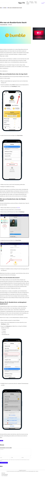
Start (1, 7)
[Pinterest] (5, 46)
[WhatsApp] (7, 46)
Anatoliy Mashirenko (3, 24)
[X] (3, 46)
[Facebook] (1, 46)
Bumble (18, 207)
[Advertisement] (22, 15)
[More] (9, 46)
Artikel (5, 7)
